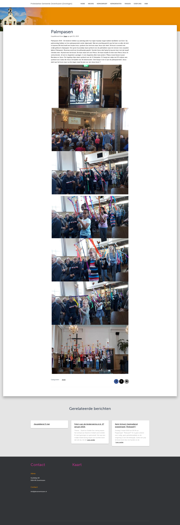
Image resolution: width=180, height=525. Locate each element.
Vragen (128, 3)
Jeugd (64, 379)
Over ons (137, 3)
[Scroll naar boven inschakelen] (176, 520)
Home (83, 3)
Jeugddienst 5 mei (42, 424)
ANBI (146, 3)
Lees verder (91, 440)
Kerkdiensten (115, 3)
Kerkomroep (102, 3)
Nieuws (91, 3)
